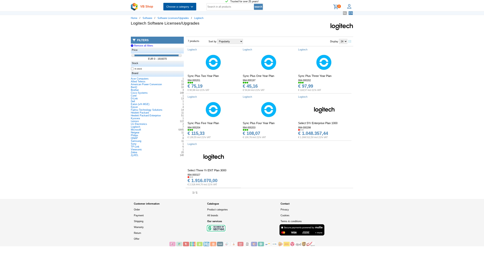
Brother (135, 90)
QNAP (134, 138)
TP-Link (135, 146)
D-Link (134, 98)
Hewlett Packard (140, 112)
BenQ (134, 87)
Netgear (135, 132)
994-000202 (304, 80)
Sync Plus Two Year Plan (203, 75)
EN (350, 13)
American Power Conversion (146, 84)
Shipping (138, 221)
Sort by (212, 41)
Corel (134, 95)
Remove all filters (143, 45)
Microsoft (136, 129)
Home (134, 18)
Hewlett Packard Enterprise (146, 115)
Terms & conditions (291, 221)
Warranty (139, 227)
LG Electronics (139, 124)
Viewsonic (136, 149)
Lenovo (135, 121)
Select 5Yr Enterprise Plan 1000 (317, 123)
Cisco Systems (139, 92)
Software (147, 18)
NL (344, 13)
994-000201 (194, 80)
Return (137, 233)
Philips (134, 135)
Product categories (217, 209)
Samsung (136, 141)
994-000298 (304, 127)
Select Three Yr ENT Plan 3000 (207, 170)
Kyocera (135, 118)
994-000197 (249, 80)
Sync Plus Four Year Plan (259, 123)
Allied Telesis (138, 81)
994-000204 (194, 127)
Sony (134, 143)
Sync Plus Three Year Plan (314, 75)
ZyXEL (134, 155)
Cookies (285, 215)
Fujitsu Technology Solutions (146, 109)
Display (334, 41)
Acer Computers (140, 78)
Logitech (198, 18)
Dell (133, 101)
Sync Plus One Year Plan (258, 75)
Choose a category (178, 6)
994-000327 (194, 174)
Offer (136, 238)
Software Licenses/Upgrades (173, 18)
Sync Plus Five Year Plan (203, 123)
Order (137, 209)
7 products (193, 41)
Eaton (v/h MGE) (140, 104)
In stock (138, 69)
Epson (134, 107)
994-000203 (249, 127)
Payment (139, 215)
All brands (212, 215)
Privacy (285, 209)
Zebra (134, 152)
